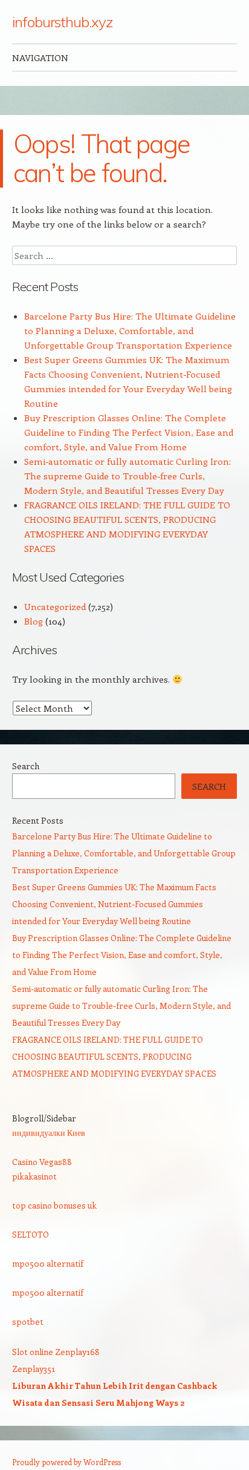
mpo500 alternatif (47, 1263)
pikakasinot (34, 1176)
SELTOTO (30, 1234)
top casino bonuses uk (54, 1205)
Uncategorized (55, 606)
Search (25, 766)
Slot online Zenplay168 (56, 1351)
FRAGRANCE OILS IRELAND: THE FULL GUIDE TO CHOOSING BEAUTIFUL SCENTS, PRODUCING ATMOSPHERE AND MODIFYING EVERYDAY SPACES (114, 1056)
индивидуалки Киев (48, 1132)
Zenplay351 (33, 1368)
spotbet (28, 1321)
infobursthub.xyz (62, 22)
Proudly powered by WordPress (66, 1462)
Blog (33, 621)
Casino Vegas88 (42, 1161)
